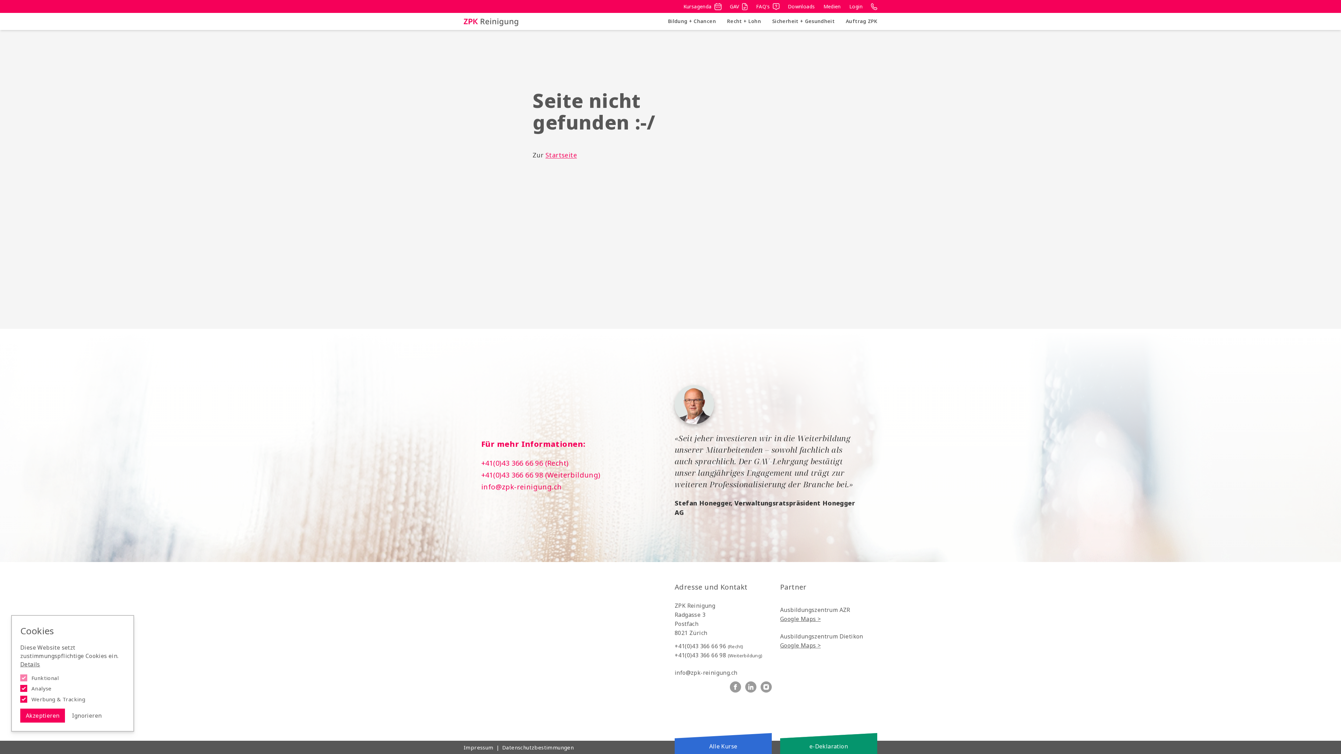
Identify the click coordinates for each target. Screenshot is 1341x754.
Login (856, 6)
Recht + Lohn (744, 21)
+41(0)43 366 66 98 (719, 655)
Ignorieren (87, 715)
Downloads (801, 6)
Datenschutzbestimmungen (538, 747)
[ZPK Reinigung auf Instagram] (766, 687)
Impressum (478, 747)
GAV (734, 6)
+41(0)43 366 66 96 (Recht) (525, 463)
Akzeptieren (42, 715)
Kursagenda (697, 6)
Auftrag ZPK (861, 21)
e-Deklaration (828, 746)
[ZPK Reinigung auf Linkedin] (750, 687)
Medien (832, 6)
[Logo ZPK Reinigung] (491, 21)
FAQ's (763, 6)
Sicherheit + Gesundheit (803, 21)
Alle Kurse (723, 746)
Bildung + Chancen (692, 21)
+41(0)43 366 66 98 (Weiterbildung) (541, 475)
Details (30, 664)
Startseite (561, 155)
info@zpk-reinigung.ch (521, 486)
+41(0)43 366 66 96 (709, 646)
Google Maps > (800, 619)
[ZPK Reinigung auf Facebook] (735, 687)
